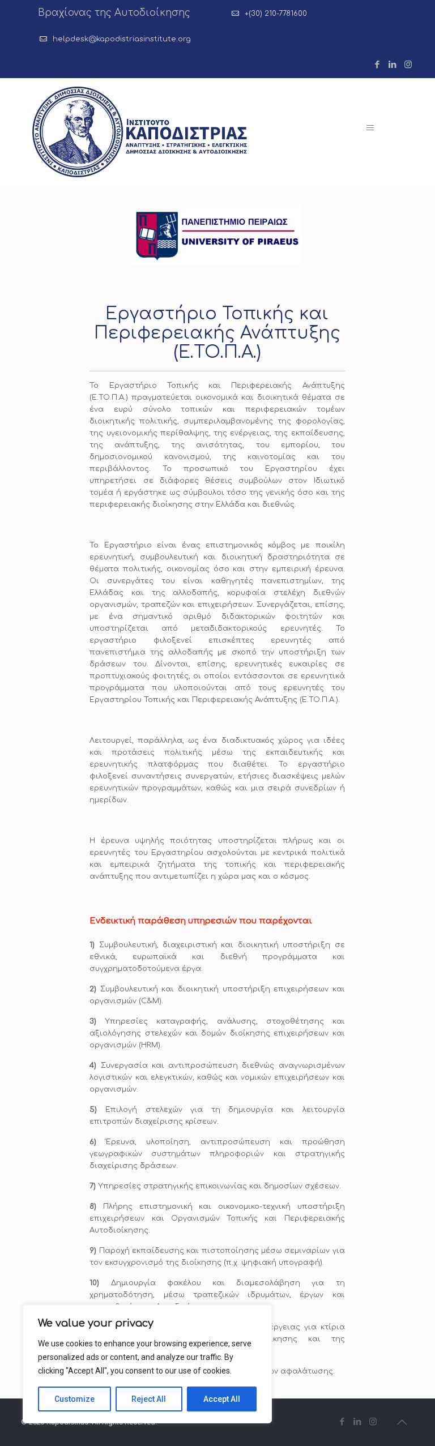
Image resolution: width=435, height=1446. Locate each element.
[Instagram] (408, 65)
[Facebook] (377, 65)
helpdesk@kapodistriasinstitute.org (122, 39)
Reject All (148, 1399)
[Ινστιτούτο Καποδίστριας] (139, 132)
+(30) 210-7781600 (276, 14)
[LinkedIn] (393, 65)
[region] (147, 1363)
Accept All (221, 1399)
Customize (74, 1399)
